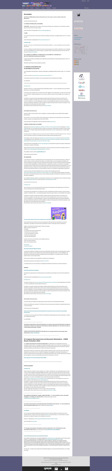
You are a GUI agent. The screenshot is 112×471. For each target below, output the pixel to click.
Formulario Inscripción (28, 246)
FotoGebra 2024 (27, 85)
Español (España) (77, 39)
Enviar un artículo (78, 21)
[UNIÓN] (81, 79)
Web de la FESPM (45, 260)
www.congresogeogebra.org (44, 143)
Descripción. (34, 421)
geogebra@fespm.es (41, 151)
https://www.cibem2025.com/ (44, 39)
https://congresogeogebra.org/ (45, 30)
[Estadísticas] (79, 16)
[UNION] (81, 98)
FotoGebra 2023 (27, 184)
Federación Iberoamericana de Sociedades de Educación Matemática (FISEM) (56, 462)
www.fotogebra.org (44, 379)
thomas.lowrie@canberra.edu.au (50, 179)
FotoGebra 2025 (27, 42)
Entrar (88, 0)
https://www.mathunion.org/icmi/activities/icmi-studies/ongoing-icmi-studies (38, 172)
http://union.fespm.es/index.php (56, 459)
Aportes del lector (78, 28)
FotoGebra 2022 (27, 279)
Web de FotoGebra (33, 52)
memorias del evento (51, 438)
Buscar (87, 8)
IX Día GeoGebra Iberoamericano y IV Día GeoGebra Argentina (36, 435)
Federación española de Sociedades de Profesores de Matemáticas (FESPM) (45, 126)
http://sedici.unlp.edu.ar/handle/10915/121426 (54, 439)
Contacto (54, 8)
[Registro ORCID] (74, 69)
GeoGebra (54, 129)
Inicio (23, 8)
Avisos (43, 8)
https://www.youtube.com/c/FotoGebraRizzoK (36, 378)
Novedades (48, 8)
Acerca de (37, 8)
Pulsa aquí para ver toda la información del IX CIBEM (35, 357)
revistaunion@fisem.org (56, 464)
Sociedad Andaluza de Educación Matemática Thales (40, 140)
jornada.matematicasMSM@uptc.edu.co (31, 398)
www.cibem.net (36, 75)
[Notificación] (74, 16)
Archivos (32, 8)
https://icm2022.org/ (35, 332)
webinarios (47, 414)
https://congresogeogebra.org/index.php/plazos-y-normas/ (38, 149)
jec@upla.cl (51, 405)
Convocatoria (26, 244)
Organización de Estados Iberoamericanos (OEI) (49, 138)
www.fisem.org (52, 121)
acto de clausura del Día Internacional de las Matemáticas (46, 282)
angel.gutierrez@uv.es (32, 179)
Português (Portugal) (78, 37)
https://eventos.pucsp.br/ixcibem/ (45, 277)
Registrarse (84, 0)
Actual (27, 8)
